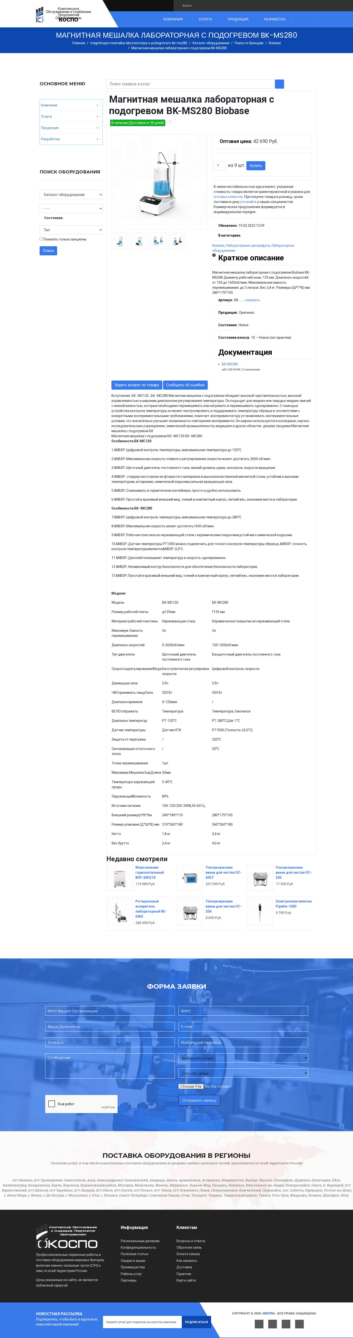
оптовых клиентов (228, 197)
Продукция (238, 19)
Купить (256, 165)
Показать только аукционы (64, 239)
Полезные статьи (134, 1254)
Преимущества (133, 1267)
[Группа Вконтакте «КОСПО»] (198, 5)
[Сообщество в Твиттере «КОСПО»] (206, 5)
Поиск (48, 250)
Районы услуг (131, 1274)
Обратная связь (189, 1247)
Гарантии (183, 1274)
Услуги (205, 19)
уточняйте (248, 202)
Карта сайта (186, 1280)
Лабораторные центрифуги (248, 245)
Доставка (184, 1267)
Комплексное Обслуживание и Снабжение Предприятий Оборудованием (68, 13)
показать (252, 300)
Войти (187, 5)
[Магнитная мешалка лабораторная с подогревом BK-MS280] (159, 182)
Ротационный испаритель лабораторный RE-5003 (150, 908)
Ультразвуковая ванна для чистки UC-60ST (224, 872)
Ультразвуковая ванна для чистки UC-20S (294, 872)
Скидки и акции (133, 1261)
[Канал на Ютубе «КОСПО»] (214, 5)
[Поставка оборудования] (39, 14)
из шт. (236, 165)
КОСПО (68, 19)
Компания (173, 19)
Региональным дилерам (140, 1241)
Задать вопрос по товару (137, 385)
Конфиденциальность (138, 1247)
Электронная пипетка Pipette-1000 (294, 903)
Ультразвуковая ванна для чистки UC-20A (224, 906)
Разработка (274, 19)
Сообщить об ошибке (185, 385)
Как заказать (186, 1261)
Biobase (218, 245)
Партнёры (128, 1280)
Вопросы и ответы (190, 1241)
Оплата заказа (188, 1254)
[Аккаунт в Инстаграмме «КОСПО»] (223, 5)
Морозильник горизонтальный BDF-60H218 (149, 872)
